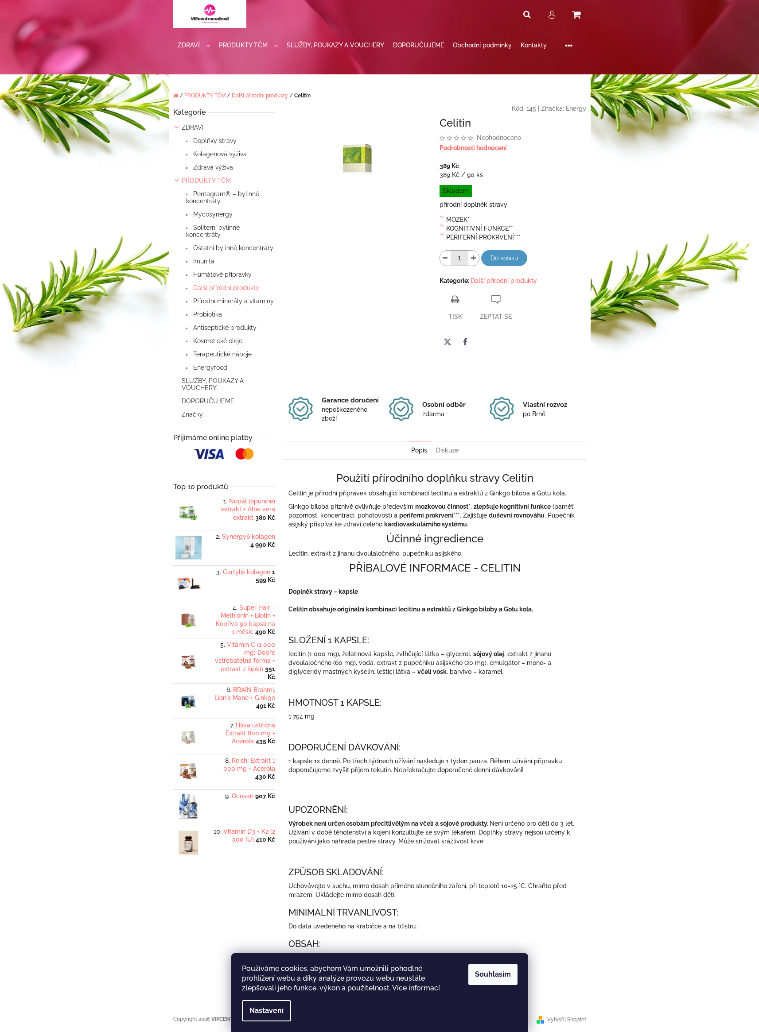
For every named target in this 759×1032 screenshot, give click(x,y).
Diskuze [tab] (447, 450)
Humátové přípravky (221, 274)
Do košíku (504, 258)
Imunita (202, 261)
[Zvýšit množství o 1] (473, 258)
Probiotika (206, 314)
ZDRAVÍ (192, 127)
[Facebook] (465, 342)
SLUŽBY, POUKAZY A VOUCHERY (213, 384)
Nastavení (266, 1010)
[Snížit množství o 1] (445, 258)
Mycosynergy (212, 214)
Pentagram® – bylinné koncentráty (222, 197)
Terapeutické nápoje (221, 354)
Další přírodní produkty (225, 287)
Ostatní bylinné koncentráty (232, 247)
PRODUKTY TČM (206, 180)
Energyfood (209, 367)
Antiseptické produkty (224, 327)
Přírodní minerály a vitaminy (232, 301)
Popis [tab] (419, 450)
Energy (576, 108)
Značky (192, 414)
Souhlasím (493, 974)
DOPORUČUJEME (208, 401)
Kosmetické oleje (216, 340)
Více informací (416, 988)
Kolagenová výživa (219, 154)
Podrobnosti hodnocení (473, 147)
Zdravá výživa (212, 167)
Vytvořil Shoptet (566, 1020)
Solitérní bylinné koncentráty (213, 231)
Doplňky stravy (214, 140)
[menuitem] (193, 45)
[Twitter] (447, 342)
